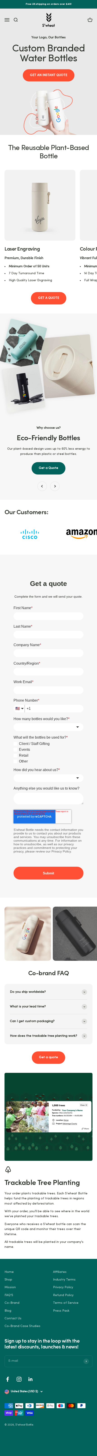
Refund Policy (63, 1295)
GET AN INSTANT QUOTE (48, 75)
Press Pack (61, 1311)
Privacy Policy (63, 1287)
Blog (8, 1311)
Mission (10, 1287)
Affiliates (60, 1272)
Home (9, 1272)
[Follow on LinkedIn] (31, 1379)
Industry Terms (64, 1279)
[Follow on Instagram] (19, 1379)
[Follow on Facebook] (8, 1379)
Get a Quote (48, 468)
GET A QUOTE (48, 298)
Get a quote (48, 1057)
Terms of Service (66, 1303)
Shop (8, 1279)
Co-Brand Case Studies (22, 1326)
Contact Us (13, 1318)
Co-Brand (12, 1303)
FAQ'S (9, 1295)
